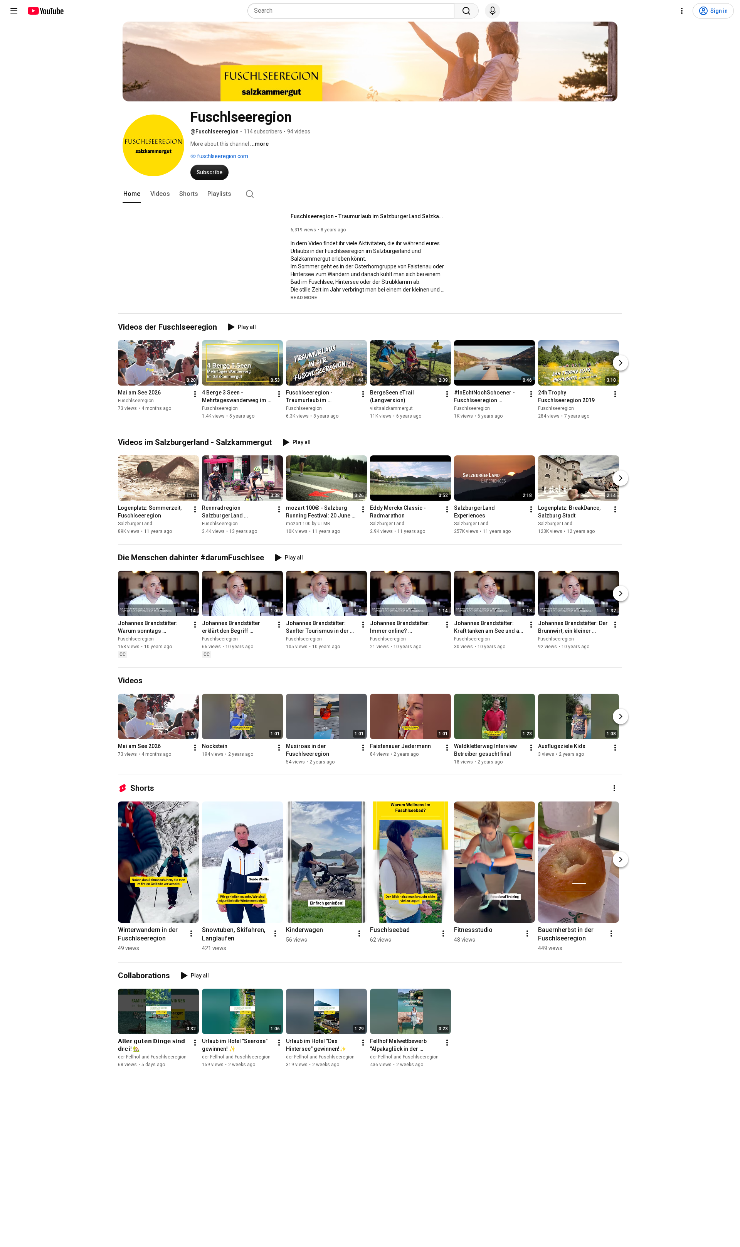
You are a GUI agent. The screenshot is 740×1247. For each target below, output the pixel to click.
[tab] (132, 194)
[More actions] (195, 394)
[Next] (620, 363)
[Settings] (681, 10)
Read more (304, 297)
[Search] (466, 11)
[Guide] (13, 10)
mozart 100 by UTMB (308, 523)
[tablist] (370, 194)
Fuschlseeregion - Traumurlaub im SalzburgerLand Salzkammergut (368, 216)
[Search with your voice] (492, 11)
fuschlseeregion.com (222, 156)
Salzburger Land (135, 523)
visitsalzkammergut (391, 408)
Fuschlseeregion (136, 400)
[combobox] (353, 10)
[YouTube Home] (45, 11)
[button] (304, 297)
